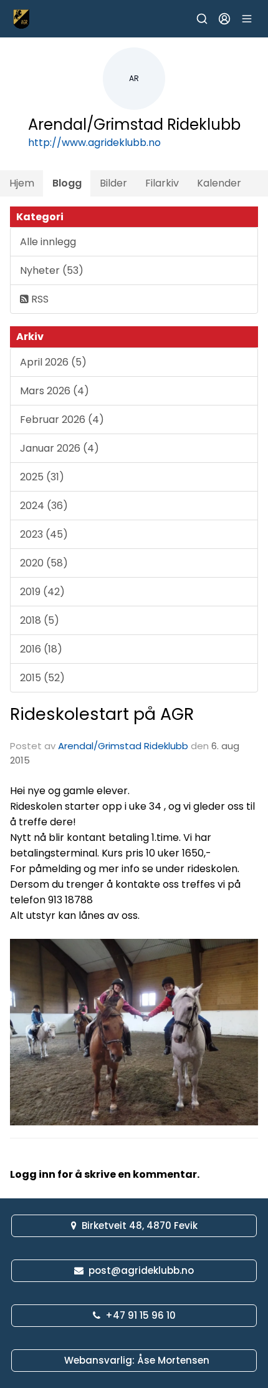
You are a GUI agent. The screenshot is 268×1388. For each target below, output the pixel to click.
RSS (39, 299)
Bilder (113, 183)
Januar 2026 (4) (59, 448)
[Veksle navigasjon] (247, 18)
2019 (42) (42, 592)
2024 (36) (44, 505)
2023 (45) (44, 534)
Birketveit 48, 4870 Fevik (140, 1225)
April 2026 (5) (53, 362)
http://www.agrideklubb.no (94, 142)
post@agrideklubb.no (141, 1270)
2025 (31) (42, 477)
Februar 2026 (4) (62, 419)
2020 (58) (44, 563)
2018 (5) (39, 620)
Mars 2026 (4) (54, 391)
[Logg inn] (224, 18)
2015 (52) (42, 678)
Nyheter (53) (52, 270)
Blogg (67, 183)
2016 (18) (41, 649)
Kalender (219, 183)
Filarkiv (162, 183)
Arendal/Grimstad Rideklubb (123, 745)
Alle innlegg (48, 242)
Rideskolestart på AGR (102, 714)
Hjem (21, 183)
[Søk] (202, 18)
